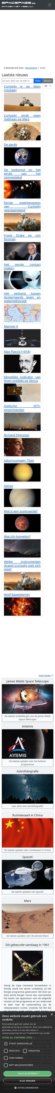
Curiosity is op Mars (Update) (22, 88)
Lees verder (44, 1033)
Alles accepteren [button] (27, 1073)
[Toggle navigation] (49, 5)
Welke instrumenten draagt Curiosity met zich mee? (22, 565)
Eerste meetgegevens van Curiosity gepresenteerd (22, 206)
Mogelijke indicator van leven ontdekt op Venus (22, 379)
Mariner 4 (11, 326)
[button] (27, 1037)
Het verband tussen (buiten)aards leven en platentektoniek (22, 297)
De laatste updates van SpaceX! (27, 891)
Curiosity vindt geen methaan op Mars (22, 117)
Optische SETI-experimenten (22, 408)
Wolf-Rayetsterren (17, 594)
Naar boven (45, 675)
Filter (37, 80)
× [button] (51, 1014)
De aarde (10, 144)
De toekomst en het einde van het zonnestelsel (22, 173)
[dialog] (27, 1052)
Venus (8, 486)
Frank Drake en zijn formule (22, 237)
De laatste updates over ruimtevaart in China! (27, 850)
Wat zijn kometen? (17, 536)
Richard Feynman (16, 435)
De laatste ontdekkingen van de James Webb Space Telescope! (27, 718)
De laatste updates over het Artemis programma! (27, 763)
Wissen (47, 80)
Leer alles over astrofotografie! (27, 806)
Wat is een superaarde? (21, 511)
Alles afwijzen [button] (27, 1081)
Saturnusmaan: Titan (19, 460)
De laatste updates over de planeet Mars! (27, 935)
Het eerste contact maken (22, 266)
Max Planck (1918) (17, 351)
